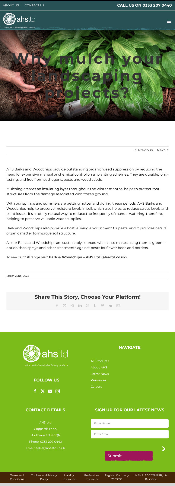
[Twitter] (43, 391)
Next (161, 150)
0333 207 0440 (51, 442)
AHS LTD (143, 475)
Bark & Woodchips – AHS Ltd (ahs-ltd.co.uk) (88, 257)
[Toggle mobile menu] (169, 21)
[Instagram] (57, 391)
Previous (145, 150)
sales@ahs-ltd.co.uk (50, 448)
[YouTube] (50, 391)
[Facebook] (35, 391)
